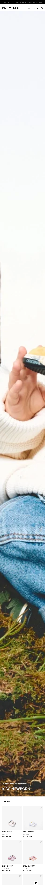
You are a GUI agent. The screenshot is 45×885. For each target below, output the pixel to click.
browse (7, 801)
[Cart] (42, 8)
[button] (20, 807)
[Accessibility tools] (36, 883)
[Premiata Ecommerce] (10, 8)
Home (4, 784)
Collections (11, 784)
